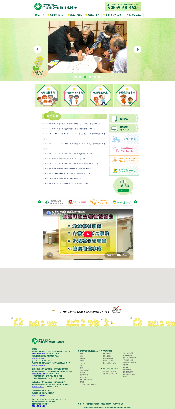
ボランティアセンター (113, 15)
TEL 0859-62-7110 (38, 406)
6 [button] (99, 77)
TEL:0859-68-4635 (38, 354)
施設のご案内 (92, 15)
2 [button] (80, 77)
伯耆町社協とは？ (56, 15)
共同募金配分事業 (128, 360)
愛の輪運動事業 (127, 355)
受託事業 (125, 367)
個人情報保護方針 (93, 404)
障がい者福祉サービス (109, 363)
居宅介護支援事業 (108, 358)
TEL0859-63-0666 (38, 387)
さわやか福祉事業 (128, 353)
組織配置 (82, 358)
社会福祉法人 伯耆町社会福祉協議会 (55, 6)
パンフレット (84, 363)
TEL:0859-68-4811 (38, 365)
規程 (81, 368)
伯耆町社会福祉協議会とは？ (90, 351)
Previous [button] (37, 49)
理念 (81, 353)
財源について (84, 375)
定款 (81, 365)
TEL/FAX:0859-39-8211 (40, 395)
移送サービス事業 (108, 360)
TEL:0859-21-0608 (38, 358)
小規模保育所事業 (128, 372)
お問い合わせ (134, 15)
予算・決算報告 (84, 370)
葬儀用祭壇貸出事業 (129, 374)
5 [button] (94, 77)
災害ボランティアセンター (110, 374)
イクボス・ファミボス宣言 (88, 384)
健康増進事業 (127, 369)
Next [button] (137, 49)
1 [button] (75, 77)
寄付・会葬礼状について (87, 379)
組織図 (82, 360)
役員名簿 (82, 372)
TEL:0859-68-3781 (38, 374)
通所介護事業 (107, 356)
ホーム (82, 404)
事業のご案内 (74, 15)
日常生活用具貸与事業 (129, 362)
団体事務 (125, 365)
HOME (39, 15)
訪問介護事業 (107, 353)
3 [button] (85, 77)
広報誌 (82, 382)
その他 (125, 376)
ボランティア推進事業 (129, 358)
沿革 (81, 356)
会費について (84, 377)
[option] (87, 47)
